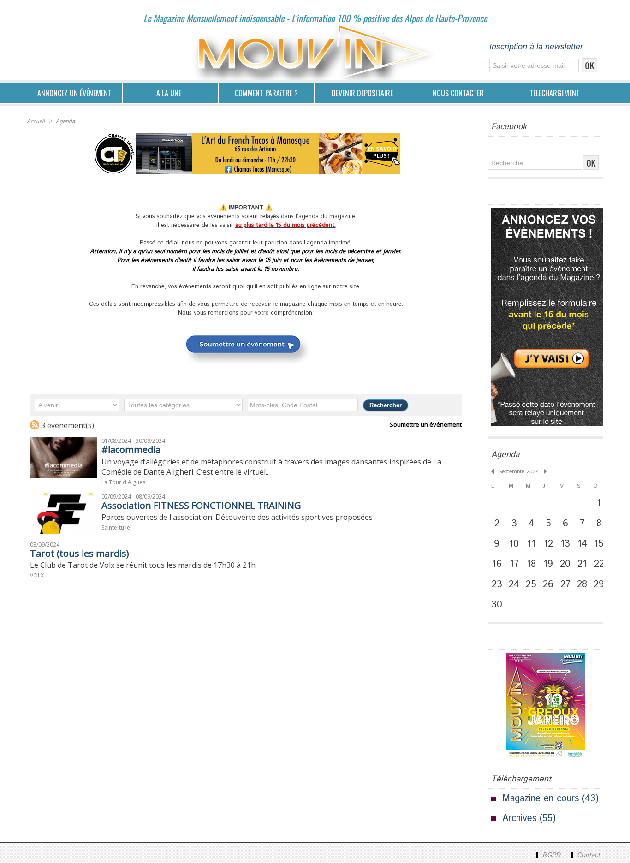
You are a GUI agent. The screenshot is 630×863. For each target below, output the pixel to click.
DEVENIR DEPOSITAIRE (362, 93)
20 (565, 564)
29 (599, 584)
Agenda (65, 121)
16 (497, 564)
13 (565, 544)
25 (531, 584)
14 (582, 544)
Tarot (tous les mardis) (79, 553)
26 (548, 584)
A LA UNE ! (170, 93)
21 (582, 564)
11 (531, 544)
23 (497, 584)
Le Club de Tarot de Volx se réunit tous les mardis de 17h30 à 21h (143, 565)
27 (565, 584)
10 (514, 544)
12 (548, 544)
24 (514, 584)
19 (548, 564)
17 (514, 564)
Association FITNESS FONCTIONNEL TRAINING (201, 505)
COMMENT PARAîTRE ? (266, 93)
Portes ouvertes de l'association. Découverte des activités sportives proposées (237, 517)
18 (531, 564)
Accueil (36, 121)
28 (582, 584)
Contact (587, 855)
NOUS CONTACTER (458, 93)
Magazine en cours (540, 798)
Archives (519, 818)
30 (496, 605)
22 (599, 564)
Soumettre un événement (426, 424)
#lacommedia (130, 449)
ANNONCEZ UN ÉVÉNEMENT (74, 93)
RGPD (551, 855)
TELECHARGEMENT (554, 93)
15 (599, 544)
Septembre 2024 (519, 472)
